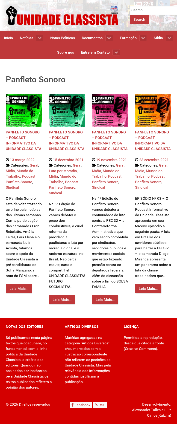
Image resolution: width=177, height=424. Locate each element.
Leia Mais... (18, 288)
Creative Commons (140, 348)
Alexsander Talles (146, 410)
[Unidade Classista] (62, 15)
